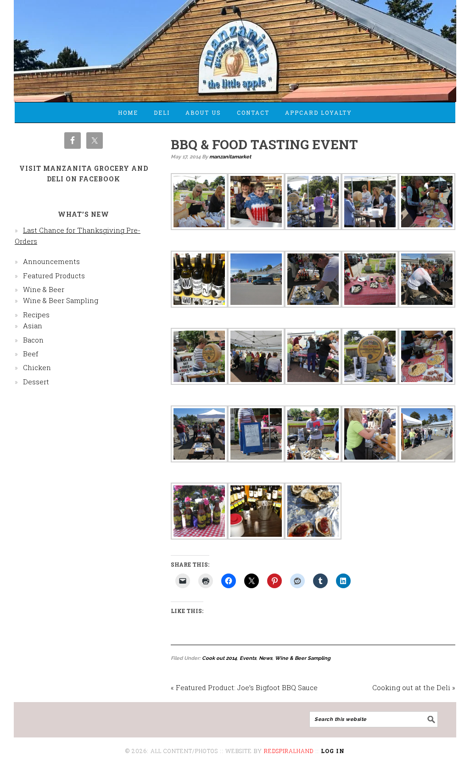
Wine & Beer (43, 289)
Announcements (51, 261)
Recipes (36, 314)
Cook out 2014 (219, 658)
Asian (32, 325)
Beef (30, 353)
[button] (199, 203)
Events (248, 658)
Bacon (33, 339)
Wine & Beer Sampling (302, 658)
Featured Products (54, 275)
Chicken (37, 367)
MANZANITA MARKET (235, 46)
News (265, 658)
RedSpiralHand (288, 750)
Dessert (36, 381)
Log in (333, 750)
